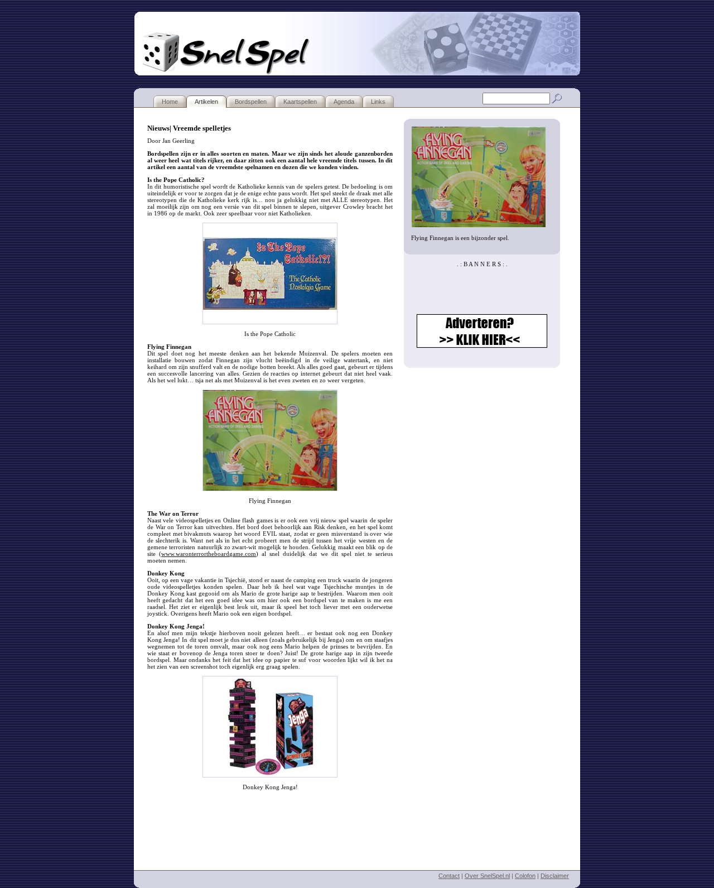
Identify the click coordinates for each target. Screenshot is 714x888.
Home (170, 101)
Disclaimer (555, 875)
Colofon (525, 875)
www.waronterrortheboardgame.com (208, 553)
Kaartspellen (300, 101)
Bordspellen (251, 101)
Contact (449, 875)
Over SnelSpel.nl (487, 875)
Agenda (344, 101)
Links (378, 101)
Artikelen (206, 101)
